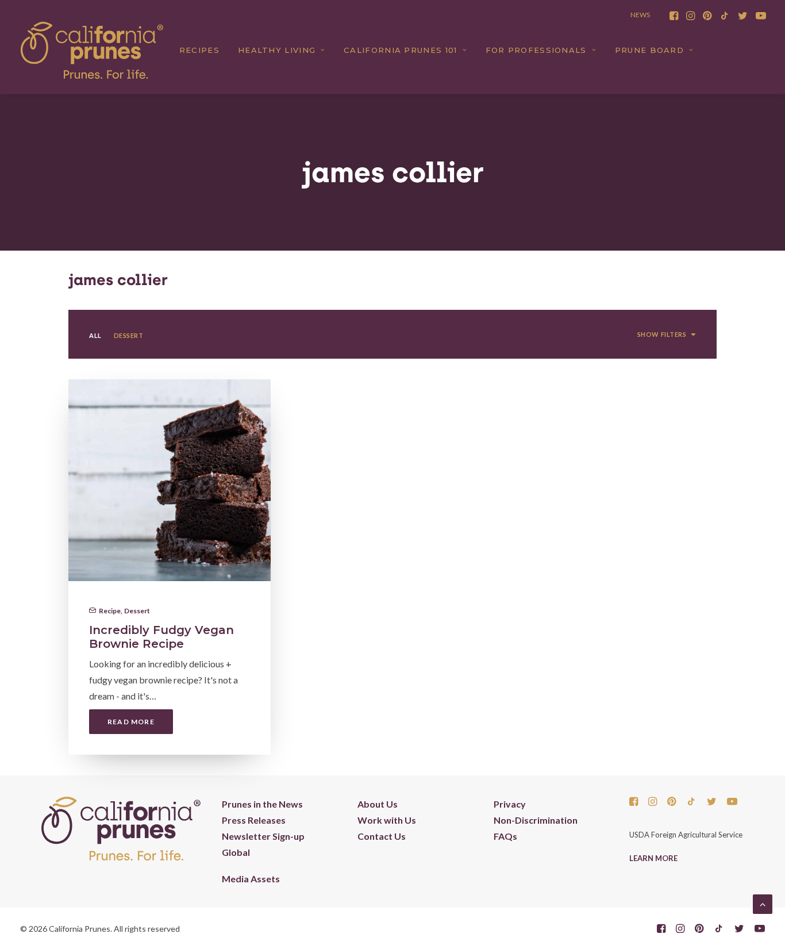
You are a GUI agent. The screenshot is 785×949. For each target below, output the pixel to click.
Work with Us (386, 819)
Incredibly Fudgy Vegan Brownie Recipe (161, 637)
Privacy (510, 803)
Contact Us (381, 836)
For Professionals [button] (536, 50)
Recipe (110, 610)
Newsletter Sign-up (263, 836)
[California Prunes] (92, 50)
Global (236, 852)
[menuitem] (673, 15)
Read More (131, 721)
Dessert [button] (129, 335)
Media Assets (251, 878)
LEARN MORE (653, 858)
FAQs (505, 836)
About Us (377, 803)
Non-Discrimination (536, 819)
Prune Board (649, 50)
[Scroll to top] (762, 902)
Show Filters (662, 334)
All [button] (95, 335)
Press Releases (254, 819)
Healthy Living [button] (276, 50)
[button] (673, 15)
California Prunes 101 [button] (400, 50)
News (640, 14)
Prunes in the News (262, 803)
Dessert (137, 610)
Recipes (199, 50)
